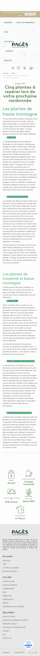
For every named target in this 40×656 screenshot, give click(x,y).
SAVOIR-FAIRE (28, 499)
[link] (24, 68)
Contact (6, 631)
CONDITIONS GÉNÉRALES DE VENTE (15, 620)
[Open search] (12, 67)
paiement (11, 480)
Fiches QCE (7, 638)
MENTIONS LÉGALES (10, 624)
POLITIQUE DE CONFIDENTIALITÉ (14, 627)
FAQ (4, 635)
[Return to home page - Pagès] (20, 45)
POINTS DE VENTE (9, 617)
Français (6, 652)
